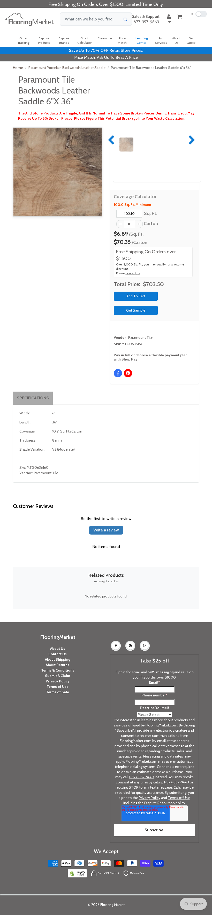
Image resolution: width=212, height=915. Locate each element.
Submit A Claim (57, 675)
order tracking (23, 40)
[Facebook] (116, 646)
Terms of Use (58, 686)
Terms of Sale (57, 692)
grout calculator (84, 40)
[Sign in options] (169, 19)
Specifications (33, 397)
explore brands (64, 40)
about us (176, 40)
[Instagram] (145, 646)
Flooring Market (112, 904)
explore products (44, 40)
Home (18, 67)
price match (122, 40)
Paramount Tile (140, 337)
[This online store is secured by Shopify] (77, 873)
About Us (57, 648)
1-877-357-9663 (141, 777)
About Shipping (57, 659)
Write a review (106, 530)
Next (190, 140)
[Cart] (179, 16)
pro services (161, 40)
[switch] (198, 14)
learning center (141, 40)
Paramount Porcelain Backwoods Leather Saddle (66, 67)
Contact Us (57, 654)
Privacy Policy (58, 681)
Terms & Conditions (57, 670)
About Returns (57, 664)
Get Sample (135, 310)
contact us (133, 273)
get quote (191, 40)
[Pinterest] (130, 646)
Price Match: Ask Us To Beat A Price (106, 57)
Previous (112, 140)
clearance (104, 38)
